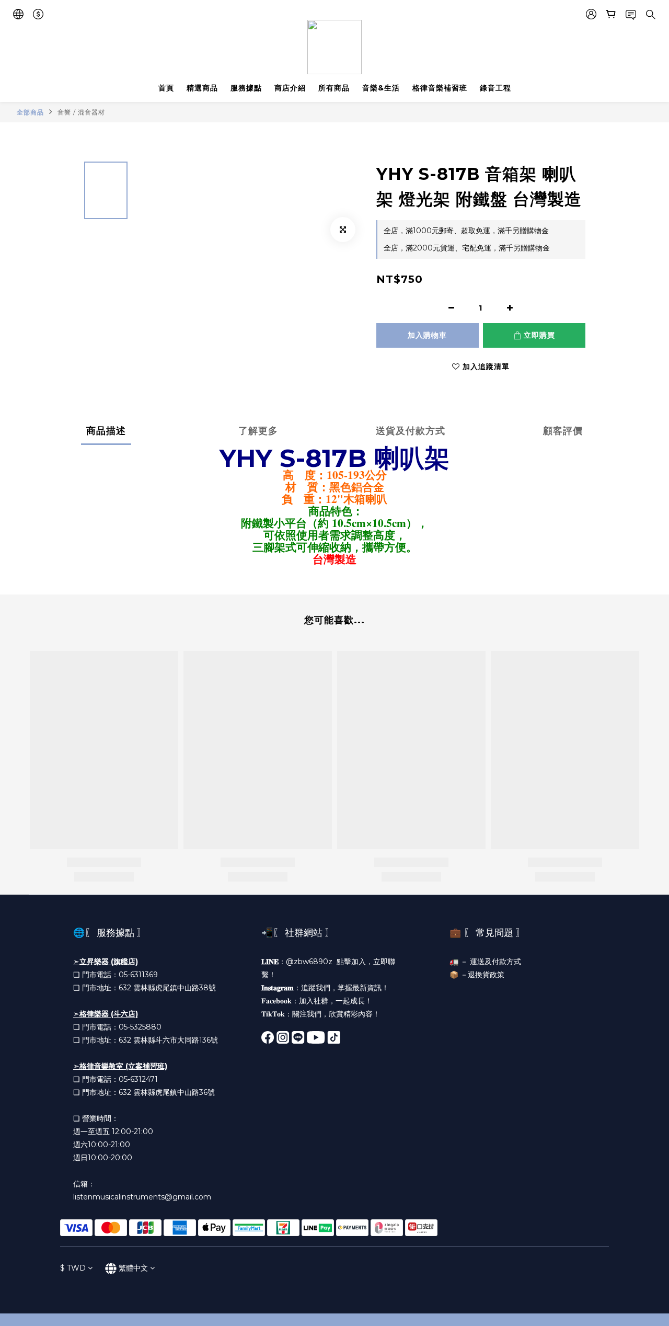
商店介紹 (290, 88)
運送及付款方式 (495, 961)
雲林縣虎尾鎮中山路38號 (174, 987)
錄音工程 (495, 88)
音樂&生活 (381, 88)
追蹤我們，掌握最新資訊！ (345, 987)
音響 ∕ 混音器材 (81, 112)
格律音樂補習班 (439, 88)
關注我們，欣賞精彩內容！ (336, 1014)
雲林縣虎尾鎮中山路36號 (174, 1092)
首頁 (166, 88)
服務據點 (246, 88)
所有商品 (334, 88)
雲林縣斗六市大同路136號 (175, 1040)
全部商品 (30, 112)
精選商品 (202, 88)
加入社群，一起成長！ (335, 1000)
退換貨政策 (486, 974)
